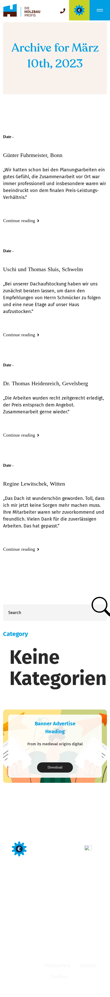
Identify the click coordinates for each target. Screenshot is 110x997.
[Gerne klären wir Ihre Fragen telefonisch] (62, 11)
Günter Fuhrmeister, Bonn (32, 155)
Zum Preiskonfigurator (55, 849)
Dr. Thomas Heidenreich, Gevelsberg (45, 383)
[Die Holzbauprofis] (21, 10)
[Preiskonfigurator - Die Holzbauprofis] (79, 10)
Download (55, 767)
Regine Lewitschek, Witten (34, 484)
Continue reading (19, 220)
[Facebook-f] (38, 948)
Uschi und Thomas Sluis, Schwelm (43, 269)
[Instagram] (54, 948)
